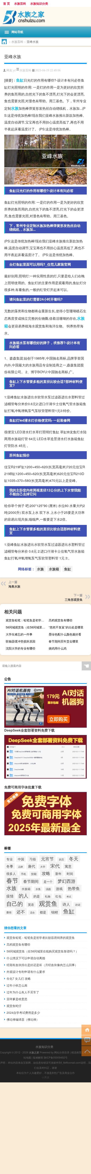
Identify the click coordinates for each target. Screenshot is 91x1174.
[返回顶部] (86, 1051)
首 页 (6, 3)
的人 (23, 895)
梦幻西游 (66, 881)
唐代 (31, 866)
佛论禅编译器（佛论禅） (23, 1019)
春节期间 (31, 881)
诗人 (66, 904)
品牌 (20, 866)
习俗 (32, 858)
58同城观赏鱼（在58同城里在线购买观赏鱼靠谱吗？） (26, 627)
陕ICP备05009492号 (56, 1057)
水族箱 (54, 568)
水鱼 (38, 889)
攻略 (46, 873)
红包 (58, 896)
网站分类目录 (61, 1052)
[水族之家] (45, 17)
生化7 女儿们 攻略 (19, 978)
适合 (32, 912)
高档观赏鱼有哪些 (60, 620)
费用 (8, 912)
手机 (23, 874)
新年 (58, 873)
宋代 (55, 865)
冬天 (73, 858)
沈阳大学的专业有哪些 (20, 648)
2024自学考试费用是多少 (23, 1012)
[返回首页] (86, 1029)
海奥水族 (14, 586)
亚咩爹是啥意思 (17, 999)
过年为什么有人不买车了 (23, 992)
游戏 (59, 888)
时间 (70, 873)
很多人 (11, 873)
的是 (36, 896)
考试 (68, 896)
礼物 (47, 896)
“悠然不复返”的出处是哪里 (66, 627)
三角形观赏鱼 (74, 599)
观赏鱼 (48, 903)
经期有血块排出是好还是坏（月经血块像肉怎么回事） (42, 965)
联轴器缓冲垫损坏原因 (20, 641)
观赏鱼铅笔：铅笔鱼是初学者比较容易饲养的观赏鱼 (26, 620)
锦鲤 (54, 912)
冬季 (9, 866)
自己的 (14, 903)
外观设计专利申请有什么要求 (26, 971)
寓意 (68, 866)
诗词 (77, 904)
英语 (31, 904)
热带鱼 (74, 888)
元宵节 (47, 859)
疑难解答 (38, 1057)
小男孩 (45, 1077)
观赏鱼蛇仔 (14, 1006)
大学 (42, 866)
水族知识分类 (39, 3)
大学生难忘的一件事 (19, 634)
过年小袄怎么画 (17, 985)
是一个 (48, 881)
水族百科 (20, 3)
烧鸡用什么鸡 (57, 648)
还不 (21, 912)
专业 (9, 859)
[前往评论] (86, 1040)
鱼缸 (20, 80)
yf (14, 70)
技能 (34, 874)
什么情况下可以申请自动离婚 (26, 958)
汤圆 (48, 889)
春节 (12, 880)
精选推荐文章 (79, 1052)
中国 (21, 859)
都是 (43, 912)
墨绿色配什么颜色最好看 (65, 634)
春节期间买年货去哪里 (63, 641)
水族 (15, 108)
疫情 (10, 896)
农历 (61, 859)
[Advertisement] (45, 1128)
